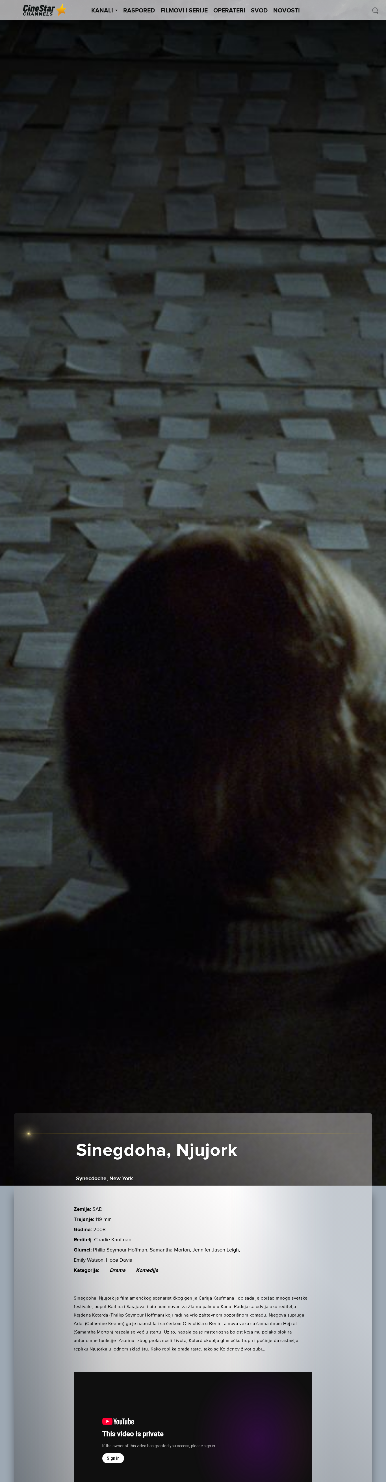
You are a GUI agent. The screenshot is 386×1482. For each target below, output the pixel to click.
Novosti (286, 10)
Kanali (102, 10)
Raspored (139, 10)
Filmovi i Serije (184, 10)
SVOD (259, 10)
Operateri (229, 10)
